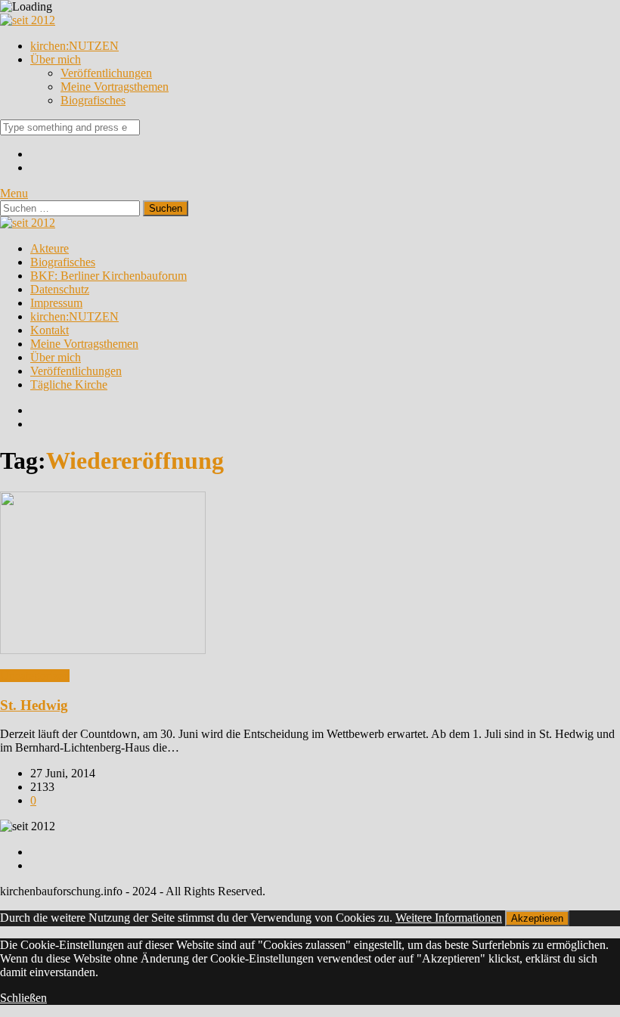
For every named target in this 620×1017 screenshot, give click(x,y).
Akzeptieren (537, 918)
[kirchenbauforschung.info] (27, 20)
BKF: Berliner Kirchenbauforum (108, 275)
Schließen (23, 997)
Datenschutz (59, 289)
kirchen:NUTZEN (74, 45)
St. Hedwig (34, 705)
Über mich (55, 59)
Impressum (56, 302)
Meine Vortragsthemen (114, 86)
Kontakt (49, 330)
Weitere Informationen (448, 917)
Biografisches (93, 100)
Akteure (49, 248)
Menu (14, 193)
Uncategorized (35, 675)
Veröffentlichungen (106, 73)
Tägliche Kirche (68, 384)
